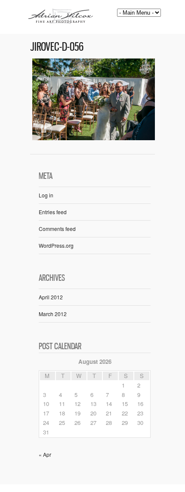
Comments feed (57, 228)
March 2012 (53, 313)
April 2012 (51, 297)
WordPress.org (56, 245)
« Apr (45, 454)
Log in (46, 195)
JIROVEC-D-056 (56, 46)
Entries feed (53, 211)
